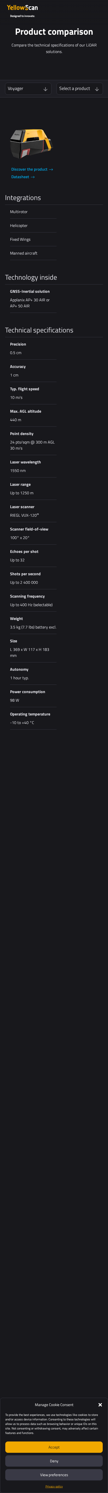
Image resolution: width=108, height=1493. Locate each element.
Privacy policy (54, 1486)
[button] (100, 1404)
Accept (54, 1447)
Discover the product (29, 169)
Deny (54, 1461)
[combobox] (28, 89)
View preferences (54, 1475)
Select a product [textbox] (74, 88)
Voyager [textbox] (15, 88)
